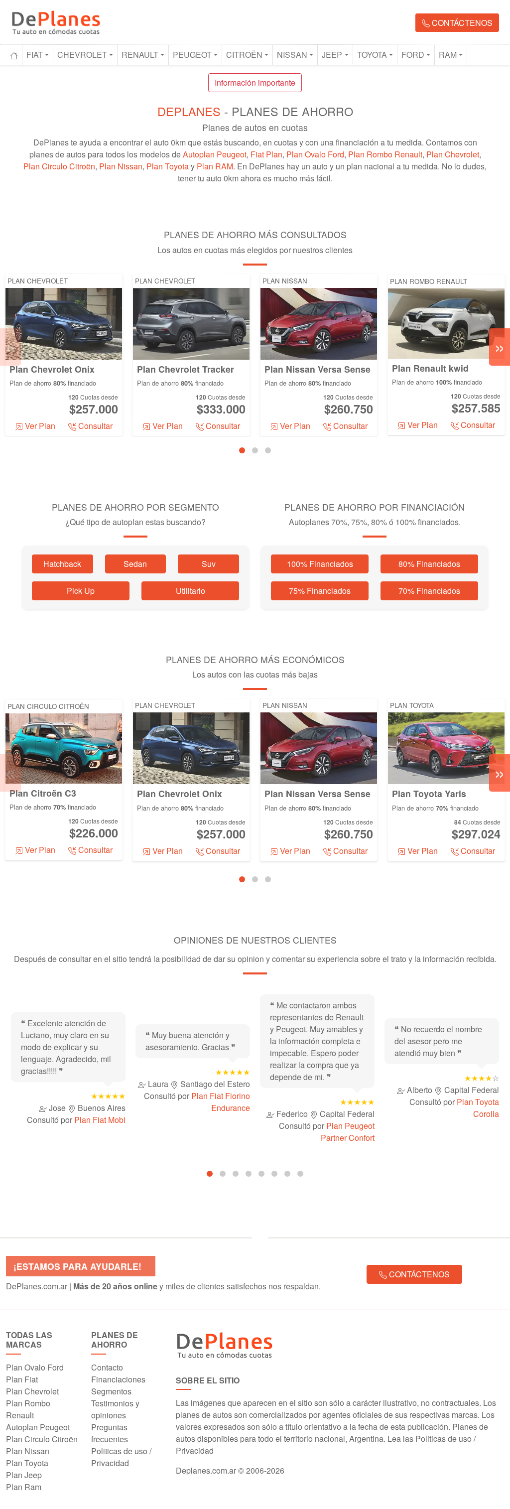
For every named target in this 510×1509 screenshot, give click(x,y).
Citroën (244, 54)
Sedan (135, 563)
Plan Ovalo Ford (315, 154)
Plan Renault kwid (430, 368)
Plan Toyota (167, 166)
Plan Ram (23, 1487)
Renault (140, 54)
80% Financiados (429, 563)
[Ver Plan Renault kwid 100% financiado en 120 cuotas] (446, 322)
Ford (412, 54)
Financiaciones (118, 1379)
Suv (209, 563)
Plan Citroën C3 (42, 793)
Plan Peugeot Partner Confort (348, 1131)
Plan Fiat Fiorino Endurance (220, 1101)
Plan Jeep (24, 1475)
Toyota (372, 54)
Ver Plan (39, 425)
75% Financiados (320, 590)
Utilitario (190, 590)
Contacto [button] (107, 1367)
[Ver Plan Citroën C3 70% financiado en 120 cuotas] (63, 747)
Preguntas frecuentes (109, 1433)
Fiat (34, 54)
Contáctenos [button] (461, 22)
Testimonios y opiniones (115, 1409)
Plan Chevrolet (452, 154)
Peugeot (192, 54)
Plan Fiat (22, 1379)
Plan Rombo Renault (385, 154)
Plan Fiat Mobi (100, 1119)
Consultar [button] (94, 425)
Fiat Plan (266, 154)
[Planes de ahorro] (340, 1345)
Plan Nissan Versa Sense (317, 369)
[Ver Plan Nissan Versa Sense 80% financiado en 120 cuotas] (318, 322)
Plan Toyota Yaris (429, 793)
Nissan (292, 54)
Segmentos (111, 1391)
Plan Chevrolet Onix (52, 369)
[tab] (242, 450)
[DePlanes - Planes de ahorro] (56, 20)
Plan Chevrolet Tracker (185, 369)
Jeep (332, 54)
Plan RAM (215, 166)
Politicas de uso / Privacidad (121, 1457)
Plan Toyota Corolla (478, 1107)
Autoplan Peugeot (215, 154)
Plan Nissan (120, 166)
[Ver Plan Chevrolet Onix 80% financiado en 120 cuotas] (63, 322)
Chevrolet (82, 54)
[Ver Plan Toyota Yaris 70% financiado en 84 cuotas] (446, 747)
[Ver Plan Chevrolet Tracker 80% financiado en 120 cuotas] (191, 322)
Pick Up (81, 590)
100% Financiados (320, 563)
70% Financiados (429, 590)
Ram (448, 54)
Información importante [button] (255, 82)
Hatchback (62, 563)
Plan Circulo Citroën (59, 166)
